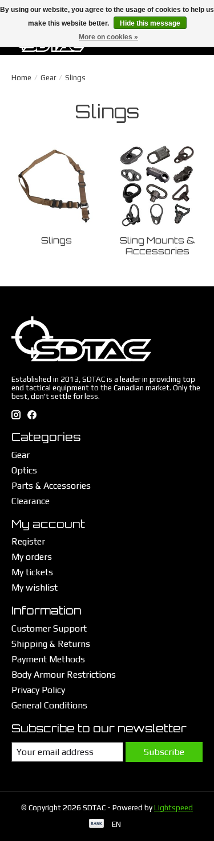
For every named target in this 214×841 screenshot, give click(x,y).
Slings (56, 240)
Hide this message (150, 23)
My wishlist (34, 587)
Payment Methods (48, 659)
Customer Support (49, 628)
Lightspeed (173, 807)
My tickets (32, 572)
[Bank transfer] (96, 824)
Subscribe (164, 752)
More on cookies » (108, 37)
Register (28, 541)
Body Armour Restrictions (63, 674)
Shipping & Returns (50, 643)
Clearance (30, 501)
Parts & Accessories (51, 485)
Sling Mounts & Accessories (157, 245)
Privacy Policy (38, 690)
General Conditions (49, 705)
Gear (48, 77)
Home (21, 77)
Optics (24, 470)
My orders (31, 556)
